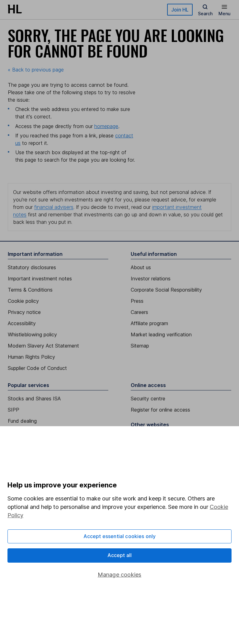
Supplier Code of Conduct (37, 368)
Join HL (180, 10)
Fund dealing (22, 421)
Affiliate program (149, 323)
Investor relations (151, 278)
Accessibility (22, 323)
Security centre (148, 398)
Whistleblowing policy (32, 334)
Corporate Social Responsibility (166, 290)
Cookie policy (23, 301)
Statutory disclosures (32, 267)
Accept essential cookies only (119, 536)
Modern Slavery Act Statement (43, 346)
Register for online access (160, 410)
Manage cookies (120, 574)
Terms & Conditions (30, 290)
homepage (106, 126)
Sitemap (140, 346)
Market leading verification (161, 334)
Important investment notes (40, 278)
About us (141, 267)
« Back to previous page (36, 70)
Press (137, 301)
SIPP (13, 410)
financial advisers (53, 207)
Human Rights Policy (31, 357)
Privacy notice (24, 312)
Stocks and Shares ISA (34, 398)
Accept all (119, 555)
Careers (139, 312)
